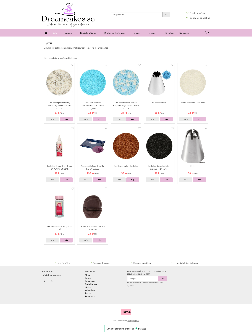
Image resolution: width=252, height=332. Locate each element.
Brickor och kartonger (114, 32)
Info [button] (52, 119)
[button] (66, 119)
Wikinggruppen (133, 320)
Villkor (88, 275)
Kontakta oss (91, 284)
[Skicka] (162, 278)
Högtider (152, 32)
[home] (46, 33)
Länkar (88, 287)
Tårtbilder (169, 32)
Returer (88, 293)
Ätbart (68, 32)
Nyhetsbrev (90, 290)
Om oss (88, 278)
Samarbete (90, 296)
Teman (136, 32)
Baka (55, 32)
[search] (166, 14)
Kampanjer (184, 32)
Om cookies (90, 281)
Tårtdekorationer (88, 32)
